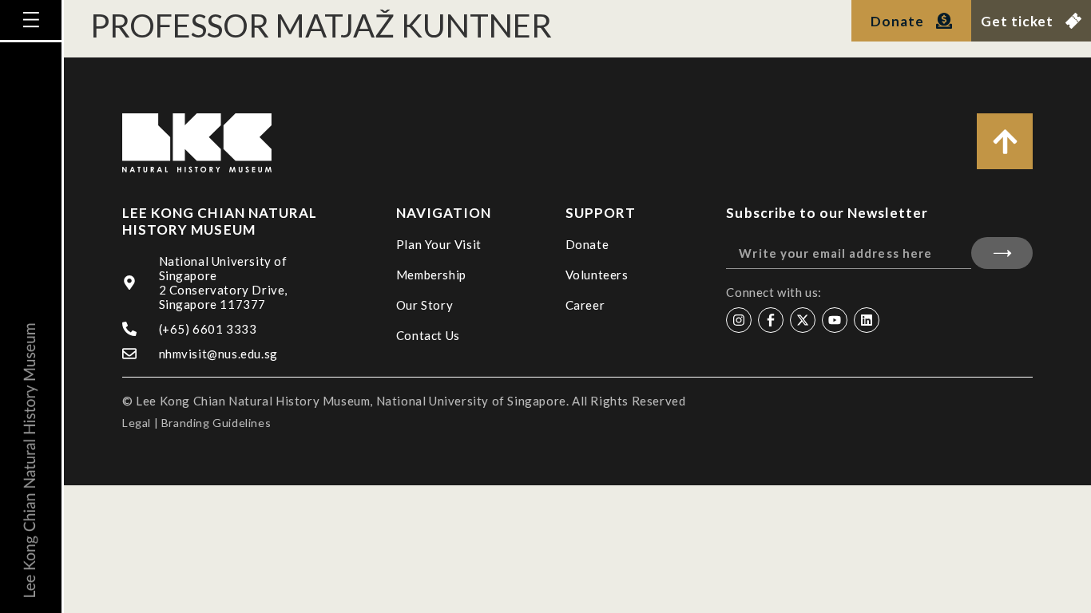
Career (585, 305)
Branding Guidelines (216, 422)
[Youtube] (834, 320)
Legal (136, 422)
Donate (587, 244)
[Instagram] (739, 320)
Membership (431, 274)
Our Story (424, 305)
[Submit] (1002, 253)
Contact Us (428, 335)
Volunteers (597, 274)
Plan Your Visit (439, 244)
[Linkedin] (866, 320)
